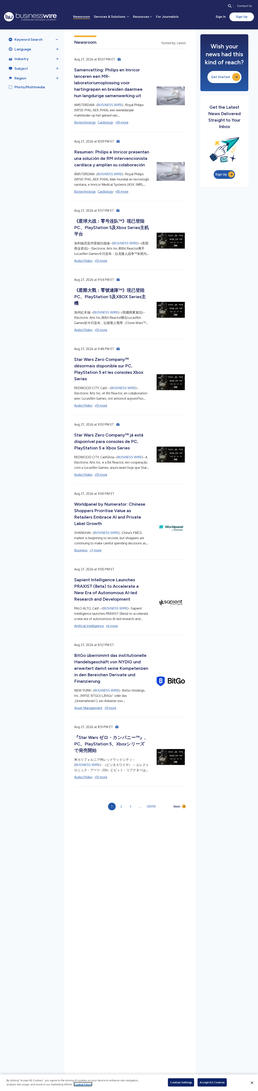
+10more (121, 122)
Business (80, 550)
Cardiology (105, 122)
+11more (110, 708)
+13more (101, 261)
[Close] (252, 1083)
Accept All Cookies (212, 1082)
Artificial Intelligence (89, 626)
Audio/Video (83, 261)
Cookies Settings (181, 1082)
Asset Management (88, 708)
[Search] (230, 6)
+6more (112, 626)
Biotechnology (85, 122)
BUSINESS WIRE (110, 105)
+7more (95, 550)
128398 (151, 806)
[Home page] (30, 16)
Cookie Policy (83, 1084)
